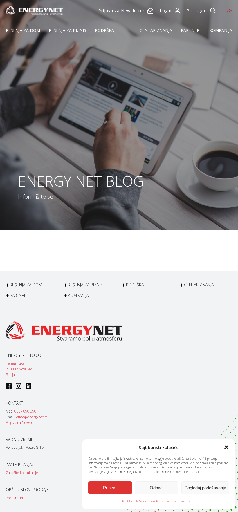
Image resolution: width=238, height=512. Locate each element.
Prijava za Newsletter (121, 10)
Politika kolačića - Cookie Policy (143, 501)
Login (166, 10)
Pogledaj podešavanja (205, 487)
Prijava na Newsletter (22, 422)
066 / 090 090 (25, 411)
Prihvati (110, 487)
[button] (226, 447)
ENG (227, 10)
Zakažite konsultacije (22, 472)
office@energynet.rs (31, 417)
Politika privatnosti (179, 501)
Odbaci (156, 487)
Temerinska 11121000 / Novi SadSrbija (19, 369)
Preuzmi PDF (16, 497)
